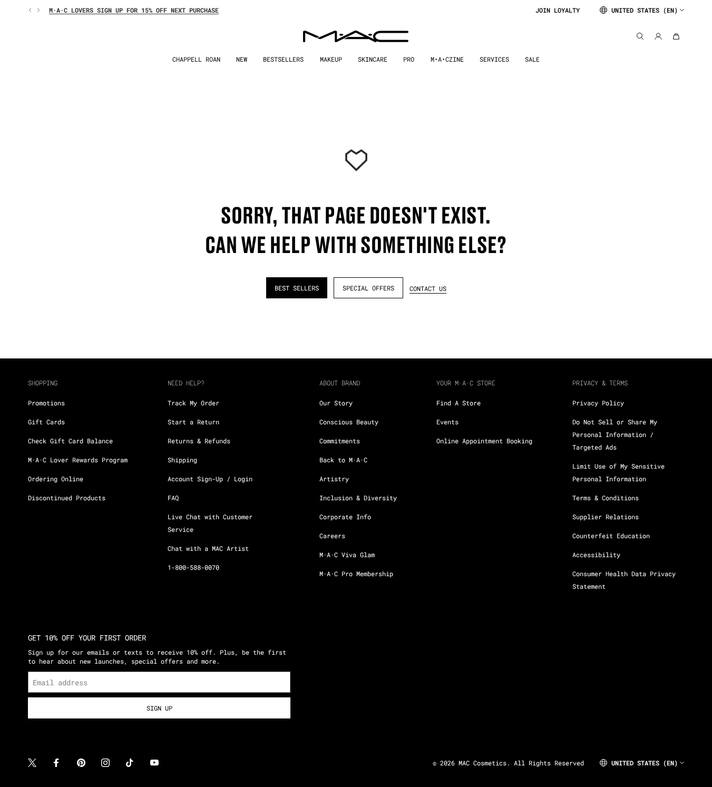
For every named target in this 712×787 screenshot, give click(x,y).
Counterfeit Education (611, 535)
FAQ (173, 497)
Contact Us (427, 288)
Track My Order (193, 403)
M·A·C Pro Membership (356, 573)
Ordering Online (55, 478)
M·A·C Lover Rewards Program (78, 459)
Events (447, 421)
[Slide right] (37, 10)
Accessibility (596, 554)
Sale (532, 59)
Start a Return (193, 421)
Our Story (336, 403)
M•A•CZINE (447, 59)
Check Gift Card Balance (70, 440)
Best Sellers (297, 288)
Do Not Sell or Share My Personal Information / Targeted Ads (614, 434)
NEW (241, 59)
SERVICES (494, 59)
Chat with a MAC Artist (208, 548)
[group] (277, 10)
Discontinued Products (66, 497)
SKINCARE (372, 59)
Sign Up (159, 708)
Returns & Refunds (199, 440)
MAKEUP (331, 59)
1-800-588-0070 (193, 567)
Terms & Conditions (605, 497)
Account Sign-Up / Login (210, 478)
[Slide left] (31, 10)
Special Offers (368, 288)
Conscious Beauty (348, 421)
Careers (332, 535)
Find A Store (458, 403)
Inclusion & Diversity (358, 497)
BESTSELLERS (283, 59)
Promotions (46, 403)
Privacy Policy (598, 403)
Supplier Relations (605, 516)
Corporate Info (345, 516)
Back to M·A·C (343, 459)
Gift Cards (46, 421)
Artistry (334, 478)
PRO (408, 59)
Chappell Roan (196, 59)
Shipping (182, 459)
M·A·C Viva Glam (347, 554)
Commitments (339, 440)
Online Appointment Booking (484, 440)
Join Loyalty (557, 10)
